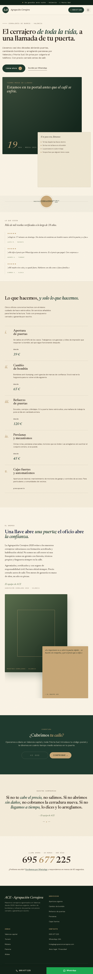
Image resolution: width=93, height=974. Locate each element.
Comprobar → (60, 755)
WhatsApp (71, 970)
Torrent (8, 939)
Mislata (8, 944)
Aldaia (7, 954)
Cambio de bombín (56, 906)
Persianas (52, 916)
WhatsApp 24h (55, 939)
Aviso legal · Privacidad (58, 949)
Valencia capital (11, 934)
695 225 (46, 860)
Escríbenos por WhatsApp (36, 869)
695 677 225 (77, 10)
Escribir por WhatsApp (37, 68)
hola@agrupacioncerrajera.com (61, 944)
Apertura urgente (56, 901)
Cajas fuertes (54, 921)
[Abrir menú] (88, 10)
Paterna (8, 949)
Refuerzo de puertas (57, 911)
